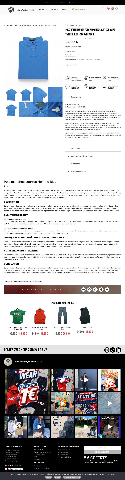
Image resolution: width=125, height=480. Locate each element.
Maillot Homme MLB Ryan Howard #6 (17, 328)
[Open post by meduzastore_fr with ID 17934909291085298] (109, 380)
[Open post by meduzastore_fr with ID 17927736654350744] (86, 380)
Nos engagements (63, 452)
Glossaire (37, 459)
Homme (41, 9)
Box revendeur (80, 9)
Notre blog (37, 466)
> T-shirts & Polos (24, 25)
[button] (86, 69)
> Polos (34, 25)
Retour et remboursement (42, 452)
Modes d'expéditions (64, 457)
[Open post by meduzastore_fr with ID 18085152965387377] (15, 427)
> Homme (13, 25)
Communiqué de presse (41, 468)
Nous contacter (39, 449)
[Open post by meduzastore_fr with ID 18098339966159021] (62, 427)
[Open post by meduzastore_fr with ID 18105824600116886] (62, 380)
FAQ (35, 457)
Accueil (6, 25)
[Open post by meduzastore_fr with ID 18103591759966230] (39, 427)
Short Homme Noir (85, 327)
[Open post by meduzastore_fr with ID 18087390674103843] (109, 403)
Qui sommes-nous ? (64, 450)
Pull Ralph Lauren (10, 456)
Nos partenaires (63, 454)
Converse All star (10, 459)
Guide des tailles (39, 454)
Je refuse (57, 477)
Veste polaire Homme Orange (40, 328)
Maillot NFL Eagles (11, 454)
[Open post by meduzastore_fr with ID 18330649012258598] (27, 391)
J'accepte (49, 477)
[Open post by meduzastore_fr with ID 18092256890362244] (86, 403)
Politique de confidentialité (71, 477)
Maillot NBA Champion (12, 452)
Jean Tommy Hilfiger (11, 461)
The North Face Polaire (12, 450)
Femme (53, 9)
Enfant (64, 9)
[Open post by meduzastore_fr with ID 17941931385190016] (86, 427)
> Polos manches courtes (46, 25)
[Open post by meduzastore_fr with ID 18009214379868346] (62, 403)
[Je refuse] (123, 476)
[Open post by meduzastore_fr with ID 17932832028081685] (109, 427)
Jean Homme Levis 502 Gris (62, 328)
